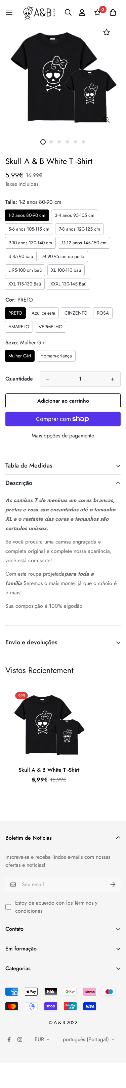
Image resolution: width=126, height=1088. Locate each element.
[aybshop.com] (39, 12)
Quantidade (19, 379)
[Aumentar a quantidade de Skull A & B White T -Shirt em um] (112, 379)
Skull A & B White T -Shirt (48, 770)
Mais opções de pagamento (63, 435)
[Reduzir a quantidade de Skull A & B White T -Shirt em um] (47, 379)
